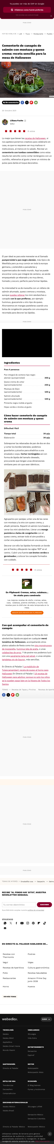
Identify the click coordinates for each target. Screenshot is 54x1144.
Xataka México (9, 1107)
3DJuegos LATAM (35, 1107)
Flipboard (31, 102)
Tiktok (45, 923)
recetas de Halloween (35, 138)
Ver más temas (10, 997)
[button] (17, 120)
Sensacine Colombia (36, 1119)
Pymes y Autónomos (36, 1089)
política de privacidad (36, 910)
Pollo (5, 973)
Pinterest (33, 923)
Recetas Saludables (37, 973)
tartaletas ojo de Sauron (13, 659)
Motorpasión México (36, 1127)
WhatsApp (5, 923)
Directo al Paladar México (14, 1127)
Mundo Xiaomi (9, 1050)
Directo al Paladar (10, 1068)
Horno (6, 986)
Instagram (28, 923)
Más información (42, 1141)
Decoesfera (7, 1089)
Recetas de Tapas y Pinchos (24, 690)
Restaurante (38, 34)
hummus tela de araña (27, 649)
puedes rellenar (17, 295)
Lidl (20, 34)
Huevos (31, 986)
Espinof (31, 1055)
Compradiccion (9, 1093)
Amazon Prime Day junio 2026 (37, 979)
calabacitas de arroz (11, 652)
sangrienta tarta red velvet (22, 656)
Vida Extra (32, 1038)
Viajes (30, 962)
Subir (44, 1019)
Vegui (5, 962)
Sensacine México (35, 1115)
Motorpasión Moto (35, 1072)
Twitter (27, 102)
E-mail (36, 102)
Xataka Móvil (8, 1038)
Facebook (22, 102)
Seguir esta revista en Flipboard (27, 613)
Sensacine (32, 1051)
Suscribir (44, 905)
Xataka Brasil (8, 1111)
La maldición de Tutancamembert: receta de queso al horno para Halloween (25, 670)
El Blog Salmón (34, 1085)
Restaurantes (9, 978)
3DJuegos (32, 1034)
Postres (31, 954)
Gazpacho (41, 881)
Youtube (22, 923)
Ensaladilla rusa (27, 881)
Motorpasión (33, 1068)
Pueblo (49, 34)
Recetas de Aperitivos (13, 967)
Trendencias (8, 1085)
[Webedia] (10, 1020)
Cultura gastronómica (38, 967)
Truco (27, 34)
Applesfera (7, 1042)
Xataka (6, 1034)
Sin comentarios (12, 102)
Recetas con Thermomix (9, 955)
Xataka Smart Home (11, 1046)
